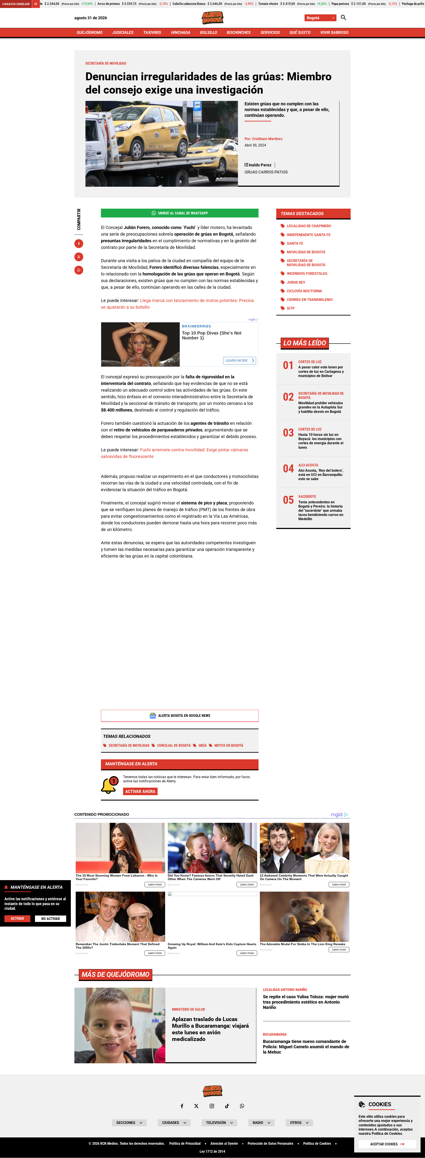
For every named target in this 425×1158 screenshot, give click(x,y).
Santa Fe (295, 243)
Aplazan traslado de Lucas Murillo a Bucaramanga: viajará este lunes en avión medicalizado (210, 1029)
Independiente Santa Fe (308, 235)
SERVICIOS (270, 32)
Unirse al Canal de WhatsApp (183, 213)
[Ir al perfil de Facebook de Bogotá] (182, 1106)
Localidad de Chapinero (309, 226)
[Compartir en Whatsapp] (78, 270)
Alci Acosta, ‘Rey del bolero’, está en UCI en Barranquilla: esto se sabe (320, 474)
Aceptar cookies (384, 1144)
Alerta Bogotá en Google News (184, 716)
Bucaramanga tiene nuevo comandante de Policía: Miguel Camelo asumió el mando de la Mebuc (306, 1047)
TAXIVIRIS (152, 32)
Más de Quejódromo (115, 974)
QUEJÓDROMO (89, 32)
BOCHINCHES (239, 32)
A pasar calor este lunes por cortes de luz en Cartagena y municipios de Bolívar (321, 371)
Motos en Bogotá (228, 745)
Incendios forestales (307, 273)
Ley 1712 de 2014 (212, 1151)
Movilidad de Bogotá (306, 252)
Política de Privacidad (185, 1143)
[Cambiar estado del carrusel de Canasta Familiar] (36, 4)
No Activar (50, 918)
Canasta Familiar (16, 4)
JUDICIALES (122, 32)
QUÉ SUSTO (300, 32)
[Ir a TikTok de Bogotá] (227, 1106)
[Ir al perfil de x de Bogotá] (196, 1106)
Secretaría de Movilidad (129, 745)
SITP (291, 308)
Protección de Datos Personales (270, 1143)
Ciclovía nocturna (304, 291)
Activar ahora (140, 791)
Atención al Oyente (224, 1143)
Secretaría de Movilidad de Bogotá (306, 263)
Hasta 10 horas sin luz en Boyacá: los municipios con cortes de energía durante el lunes (320, 441)
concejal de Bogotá (174, 745)
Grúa (203, 745)
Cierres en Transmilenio (310, 300)
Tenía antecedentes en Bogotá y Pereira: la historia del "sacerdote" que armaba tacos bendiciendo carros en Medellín (320, 510)
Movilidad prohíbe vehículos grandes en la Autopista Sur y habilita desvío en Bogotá (320, 407)
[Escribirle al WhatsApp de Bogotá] (242, 1106)
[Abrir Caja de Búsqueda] (343, 17)
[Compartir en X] (78, 256)
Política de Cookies (387, 1133)
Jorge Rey (296, 282)
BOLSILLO (208, 32)
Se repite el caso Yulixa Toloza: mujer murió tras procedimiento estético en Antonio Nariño (306, 1002)
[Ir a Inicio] (212, 18)
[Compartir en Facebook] (78, 243)
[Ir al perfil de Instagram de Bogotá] (212, 1106)
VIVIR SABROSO (334, 32)
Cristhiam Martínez (267, 139)
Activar (17, 918)
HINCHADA (180, 32)
